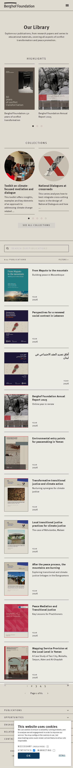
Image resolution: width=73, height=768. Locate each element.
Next (66, 685)
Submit (7, 248)
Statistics (25, 750)
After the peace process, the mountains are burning (50, 569)
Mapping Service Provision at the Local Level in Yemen (50, 653)
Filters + (64, 259)
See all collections (36, 225)
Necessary (31, 746)
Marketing (45, 750)
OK (28, 755)
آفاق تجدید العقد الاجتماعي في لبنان (52, 356)
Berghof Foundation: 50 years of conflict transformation (16, 116)
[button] (67, 5)
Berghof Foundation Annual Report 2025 (53, 114)
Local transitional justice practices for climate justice (49, 526)
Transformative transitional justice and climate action (48, 485)
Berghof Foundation (20, 5)
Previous (7, 685)
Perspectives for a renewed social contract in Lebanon (48, 314)
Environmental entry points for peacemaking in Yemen (48, 440)
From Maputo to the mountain (50, 272)
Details (62, 755)
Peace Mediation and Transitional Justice (47, 610)
